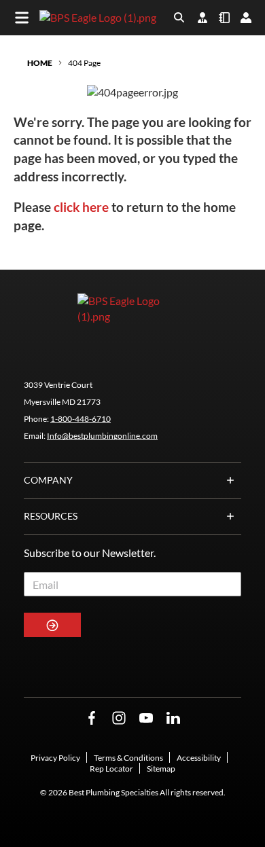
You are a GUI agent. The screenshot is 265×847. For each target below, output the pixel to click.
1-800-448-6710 (80, 419)
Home (39, 63)
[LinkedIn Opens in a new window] (173, 718)
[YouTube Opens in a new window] (146, 718)
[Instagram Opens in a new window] (119, 718)
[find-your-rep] (202, 17)
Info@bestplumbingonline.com (102, 436)
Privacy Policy (55, 758)
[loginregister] (246, 17)
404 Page (84, 63)
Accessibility (199, 758)
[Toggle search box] (179, 17)
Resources (50, 516)
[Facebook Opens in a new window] (92, 718)
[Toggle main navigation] (22, 18)
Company (48, 480)
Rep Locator (111, 768)
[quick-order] (224, 17)
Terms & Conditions (128, 758)
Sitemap (161, 768)
